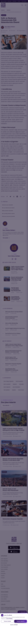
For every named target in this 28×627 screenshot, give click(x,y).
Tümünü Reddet (7, 621)
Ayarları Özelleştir (14, 624)
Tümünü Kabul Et (20, 621)
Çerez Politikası (9, 618)
